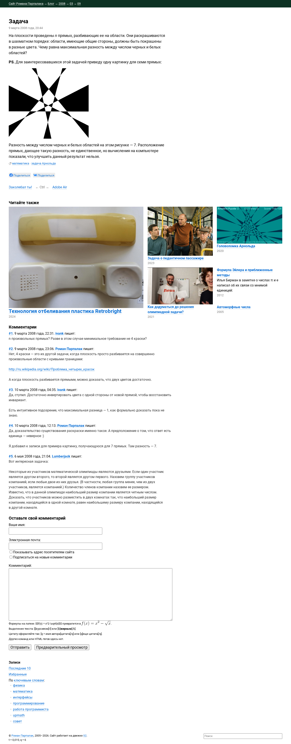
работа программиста (31, 709)
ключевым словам (29, 680)
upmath (19, 715)
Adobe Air (59, 187)
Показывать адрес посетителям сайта (43, 552)
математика (20, 163)
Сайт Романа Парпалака (26, 3)
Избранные (18, 674)
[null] (20, 175)
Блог (51, 3)
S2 (84, 735)
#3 (11, 390)
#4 (11, 426)
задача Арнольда (43, 163)
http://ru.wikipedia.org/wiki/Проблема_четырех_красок (52, 369)
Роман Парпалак (68, 349)
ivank (59, 333)
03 (71, 3)
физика (19, 685)
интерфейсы (22, 697)
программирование (28, 703)
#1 (11, 333)
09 (79, 3)
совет (17, 721)
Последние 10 (20, 668)
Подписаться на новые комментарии (42, 557)
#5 (11, 456)
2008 (62, 3)
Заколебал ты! (20, 187)
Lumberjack (61, 456)
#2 (11, 349)
